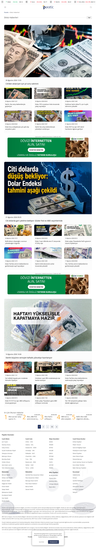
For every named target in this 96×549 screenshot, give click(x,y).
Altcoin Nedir (6, 481)
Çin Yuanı (5, 442)
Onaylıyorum (53, 542)
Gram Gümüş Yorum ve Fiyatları (83, 462)
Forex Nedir (5, 486)
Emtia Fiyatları (77, 442)
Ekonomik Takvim (78, 486)
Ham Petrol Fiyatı (78, 456)
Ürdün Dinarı (6, 462)
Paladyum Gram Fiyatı (79, 450)
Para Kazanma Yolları (32, 478)
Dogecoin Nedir (7, 483)
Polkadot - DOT (30, 453)
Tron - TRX (29, 459)
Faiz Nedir (5, 498)
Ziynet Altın (52, 478)
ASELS (51, 453)
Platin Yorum (77, 445)
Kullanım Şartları (78, 489)
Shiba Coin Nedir (7, 478)
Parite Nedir (5, 501)
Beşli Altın (52, 487)
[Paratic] (48, 7)
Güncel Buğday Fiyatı (79, 447)
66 (52, 427)
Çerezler (75, 483)
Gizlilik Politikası (78, 481)
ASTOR (51, 465)
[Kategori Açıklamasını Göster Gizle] (89, 17)
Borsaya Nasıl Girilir (32, 481)
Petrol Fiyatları (77, 453)
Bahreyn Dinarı (6, 456)
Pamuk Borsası (77, 459)
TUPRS (51, 459)
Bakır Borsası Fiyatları (79, 468)
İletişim (75, 492)
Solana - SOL (29, 445)
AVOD (51, 442)
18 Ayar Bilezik (53, 484)
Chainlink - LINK (31, 456)
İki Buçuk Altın (53, 475)
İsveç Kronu (5, 447)
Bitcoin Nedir (6, 475)
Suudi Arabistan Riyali (9, 450)
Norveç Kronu (6, 445)
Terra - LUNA (30, 468)
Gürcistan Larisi (7, 465)
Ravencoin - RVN (31, 462)
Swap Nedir (5, 489)
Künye (75, 478)
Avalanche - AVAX (31, 447)
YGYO (51, 462)
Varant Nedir (30, 489)
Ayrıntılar (41, 542)
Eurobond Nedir (7, 495)
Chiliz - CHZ (29, 442)
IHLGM (51, 450)
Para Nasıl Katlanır (31, 483)
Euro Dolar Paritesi (78, 465)
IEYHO (51, 447)
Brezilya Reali (6, 459)
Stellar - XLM (29, 465)
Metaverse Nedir (7, 492)
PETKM (51, 456)
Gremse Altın (53, 481)
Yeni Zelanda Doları (8, 468)
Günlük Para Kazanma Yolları (35, 475)
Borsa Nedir (29, 486)
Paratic (6, 12)
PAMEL (51, 468)
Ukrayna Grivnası (7, 453)
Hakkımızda (76, 475)
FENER (51, 445)
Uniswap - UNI (30, 450)
